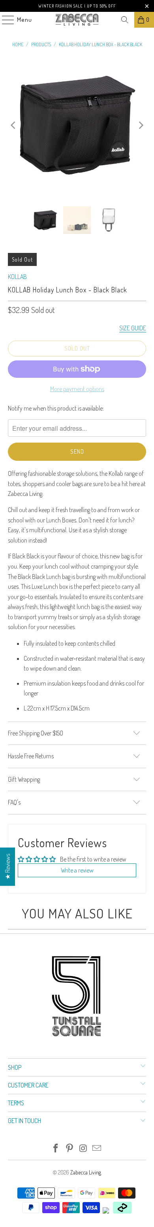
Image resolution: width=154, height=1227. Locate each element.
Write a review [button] (77, 870)
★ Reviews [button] (7, 866)
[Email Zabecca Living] (97, 1148)
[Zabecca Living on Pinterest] (70, 1148)
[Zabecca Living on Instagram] (84, 1148)
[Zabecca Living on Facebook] (56, 1148)
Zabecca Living (85, 1172)
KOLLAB (17, 277)
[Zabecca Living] (77, 20)
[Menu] (4, 20)
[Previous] (14, 125)
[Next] (140, 125)
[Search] (124, 20)
